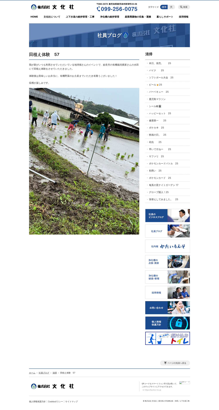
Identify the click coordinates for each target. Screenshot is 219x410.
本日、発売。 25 (160, 63)
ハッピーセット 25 (160, 113)
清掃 (148, 54)
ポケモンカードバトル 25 (163, 163)
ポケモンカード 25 (160, 177)
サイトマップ (71, 401)
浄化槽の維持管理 (109, 16)
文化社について (52, 16)
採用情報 (183, 16)
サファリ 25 (156, 156)
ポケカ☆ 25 (156, 127)
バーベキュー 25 (159, 91)
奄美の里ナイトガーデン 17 (163, 185)
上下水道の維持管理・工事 (80, 16)
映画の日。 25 (157, 134)
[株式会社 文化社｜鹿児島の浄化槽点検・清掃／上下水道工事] (53, 7)
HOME (34, 16)
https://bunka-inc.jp (153, 390)
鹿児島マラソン (157, 99)
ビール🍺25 (155, 84)
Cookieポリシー (55, 401)
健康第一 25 (157, 120)
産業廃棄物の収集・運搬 (138, 16)
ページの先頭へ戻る (176, 363)
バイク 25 (156, 70)
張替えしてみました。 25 (163, 199)
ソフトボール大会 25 (161, 77)
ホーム (32, 372)
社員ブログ (44, 372)
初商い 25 (155, 170)
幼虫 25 (155, 142)
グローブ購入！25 (159, 192)
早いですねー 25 (160, 149)
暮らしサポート (165, 16)
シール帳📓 (155, 106)
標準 (164, 7)
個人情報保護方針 (37, 401)
